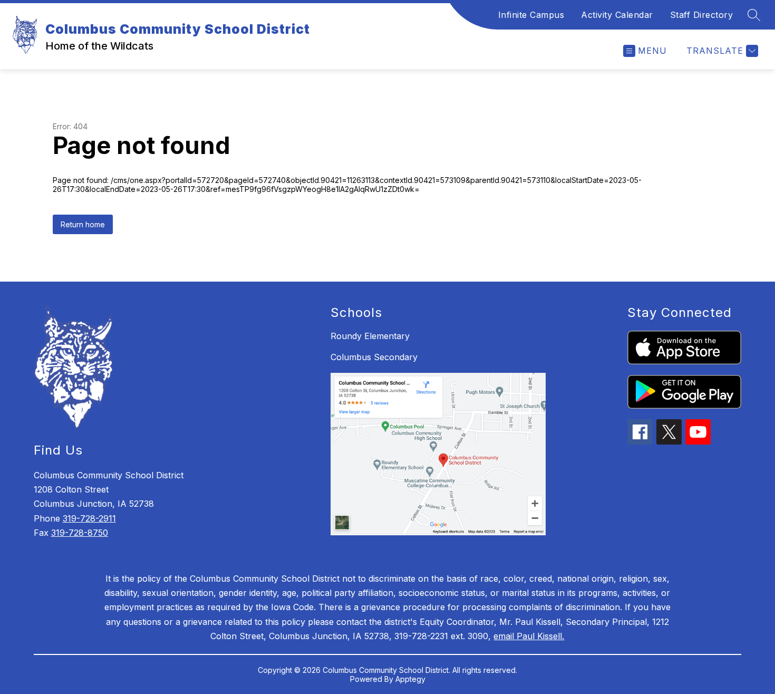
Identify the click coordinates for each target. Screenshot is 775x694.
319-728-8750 (79, 532)
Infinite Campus (531, 14)
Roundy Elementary (370, 336)
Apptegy (410, 678)
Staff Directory (701, 14)
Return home (83, 224)
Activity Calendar (617, 14)
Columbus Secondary (374, 357)
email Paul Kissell (527, 636)
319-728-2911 (89, 518)
